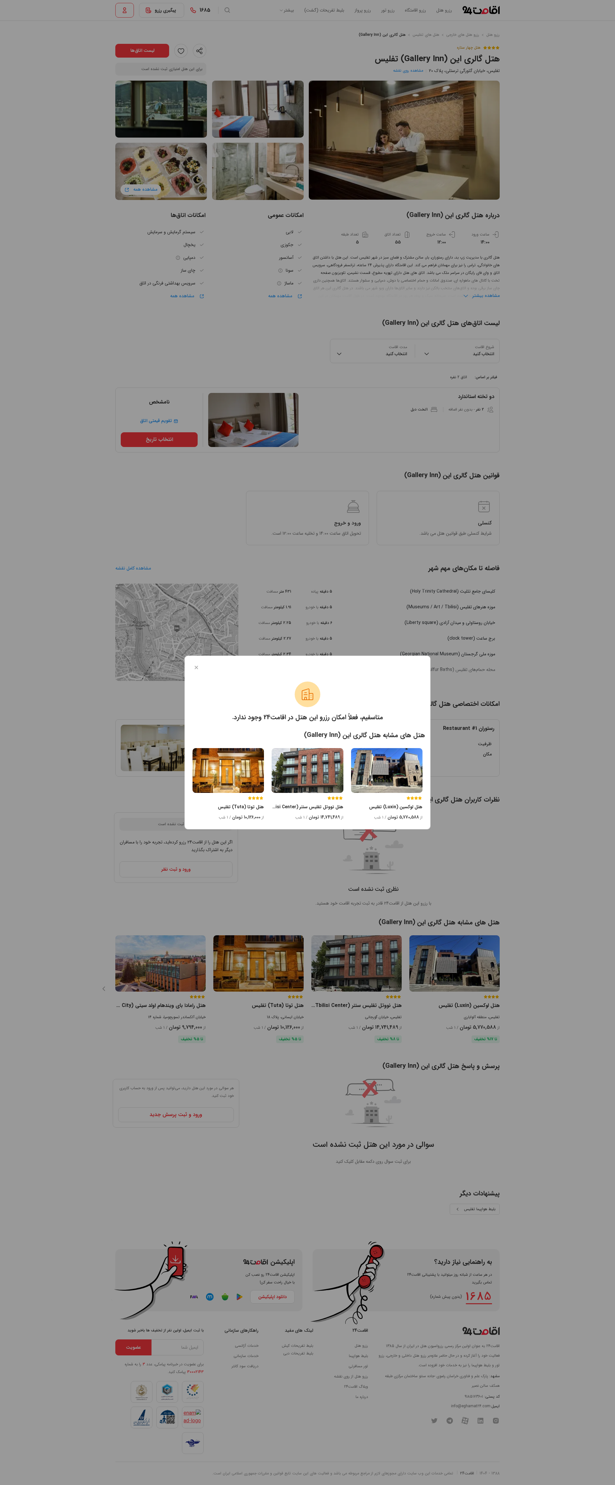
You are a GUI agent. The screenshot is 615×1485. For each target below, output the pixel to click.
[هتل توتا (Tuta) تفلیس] (228, 770)
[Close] (196, 667)
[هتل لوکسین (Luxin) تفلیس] (386, 770)
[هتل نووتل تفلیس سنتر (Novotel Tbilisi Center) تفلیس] (307, 770)
